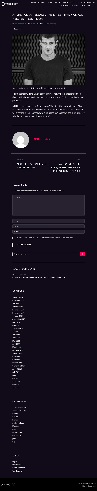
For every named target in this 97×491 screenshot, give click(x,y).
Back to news (18, 29)
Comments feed (18, 468)
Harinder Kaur (20, 24)
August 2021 (17, 369)
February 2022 (17, 350)
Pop (13, 442)
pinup (14, 439)
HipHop (15, 420)
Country (15, 414)
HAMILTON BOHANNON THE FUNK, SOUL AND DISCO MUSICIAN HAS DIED (39, 278)
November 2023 (18, 313)
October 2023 (17, 316)
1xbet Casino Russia (19, 407)
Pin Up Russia (17, 435)
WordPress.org (17, 471)
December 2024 (18, 301)
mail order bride (18, 423)
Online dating (17, 432)
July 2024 (16, 304)
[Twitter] (8, 484)
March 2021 (16, 384)
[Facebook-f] (3, 484)
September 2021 (18, 366)
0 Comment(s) (50, 24)
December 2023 (18, 310)
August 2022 (17, 332)
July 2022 (16, 335)
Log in (14, 462)
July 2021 (16, 372)
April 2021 (16, 381)
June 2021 (16, 375)
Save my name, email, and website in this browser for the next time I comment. (45, 238)
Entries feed (17, 465)
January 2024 (17, 307)
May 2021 (16, 378)
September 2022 (18, 328)
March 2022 (16, 347)
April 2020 (16, 388)
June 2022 (16, 338)
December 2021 (18, 357)
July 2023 (16, 322)
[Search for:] (45, 254)
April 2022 (16, 344)
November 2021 (18, 360)
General (32, 24)
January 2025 (17, 297)
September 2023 (18, 319)
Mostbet (15, 426)
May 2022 (16, 341)
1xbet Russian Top (19, 411)
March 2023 (16, 325)
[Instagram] (13, 484)
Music (14, 429)
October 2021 (17, 363)
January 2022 (17, 353)
